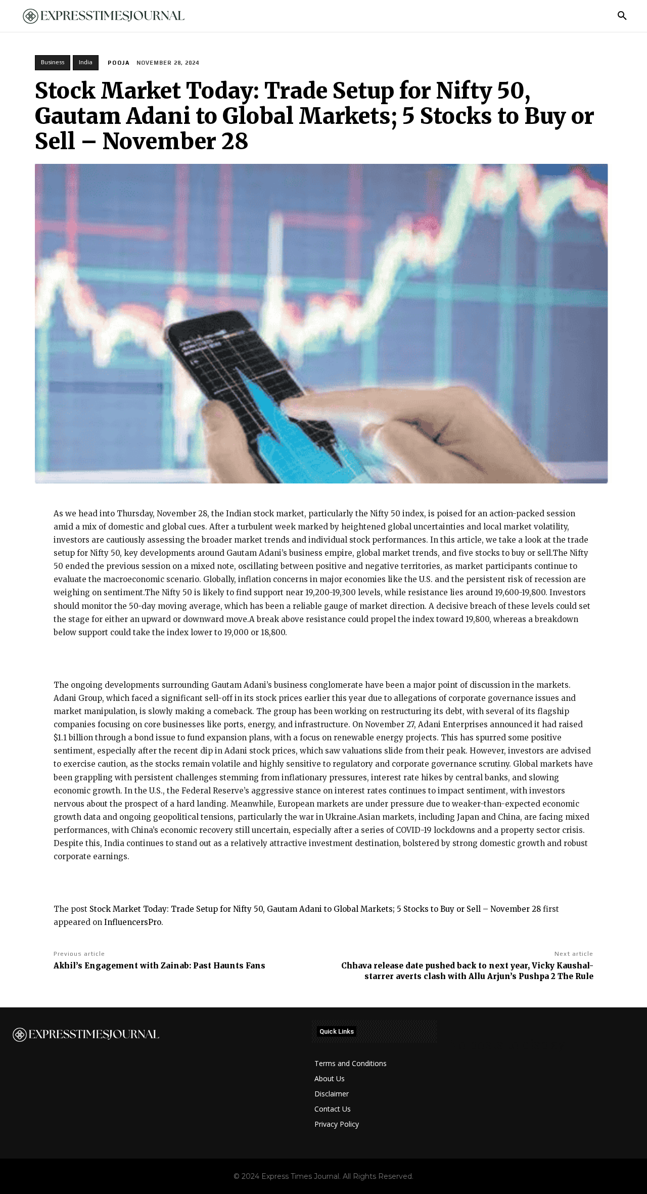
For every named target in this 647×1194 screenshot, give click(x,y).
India (86, 62)
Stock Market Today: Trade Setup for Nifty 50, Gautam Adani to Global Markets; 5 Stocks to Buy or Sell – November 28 (315, 909)
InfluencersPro (132, 922)
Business (52, 62)
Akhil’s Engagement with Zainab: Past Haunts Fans (159, 965)
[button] (622, 16)
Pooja (119, 63)
